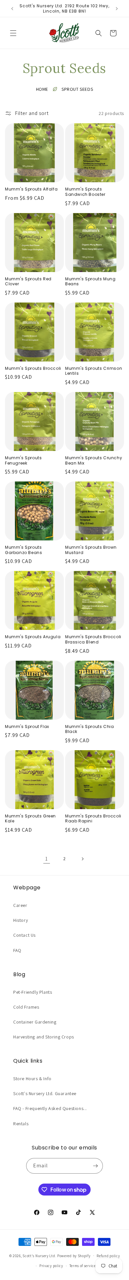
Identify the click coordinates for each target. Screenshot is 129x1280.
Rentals (20, 1124)
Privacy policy (51, 1265)
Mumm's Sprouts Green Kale (30, 818)
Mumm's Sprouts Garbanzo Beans (23, 550)
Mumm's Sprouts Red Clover (28, 281)
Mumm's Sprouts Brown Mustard (91, 550)
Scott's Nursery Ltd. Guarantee (44, 1093)
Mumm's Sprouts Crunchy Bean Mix (93, 460)
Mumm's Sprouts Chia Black (89, 729)
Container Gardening (34, 1022)
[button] (13, 33)
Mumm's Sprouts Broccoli (33, 368)
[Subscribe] (95, 1166)
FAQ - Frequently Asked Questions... (50, 1108)
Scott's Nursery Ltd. (39, 1255)
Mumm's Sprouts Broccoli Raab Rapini (93, 818)
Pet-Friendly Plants (32, 992)
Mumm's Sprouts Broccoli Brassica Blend (93, 639)
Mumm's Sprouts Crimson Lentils (93, 371)
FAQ (17, 950)
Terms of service (82, 1265)
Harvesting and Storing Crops (43, 1037)
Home (42, 89)
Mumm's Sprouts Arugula (33, 637)
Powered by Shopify (74, 1255)
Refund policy (108, 1255)
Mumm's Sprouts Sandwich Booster (85, 192)
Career (20, 905)
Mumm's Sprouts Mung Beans (90, 281)
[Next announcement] (116, 8)
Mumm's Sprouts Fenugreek (23, 460)
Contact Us (24, 935)
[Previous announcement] (12, 8)
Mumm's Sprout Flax (27, 726)
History (20, 920)
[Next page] (82, 859)
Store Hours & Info (32, 1079)
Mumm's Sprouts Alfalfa (31, 189)
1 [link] (46, 859)
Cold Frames (26, 1007)
